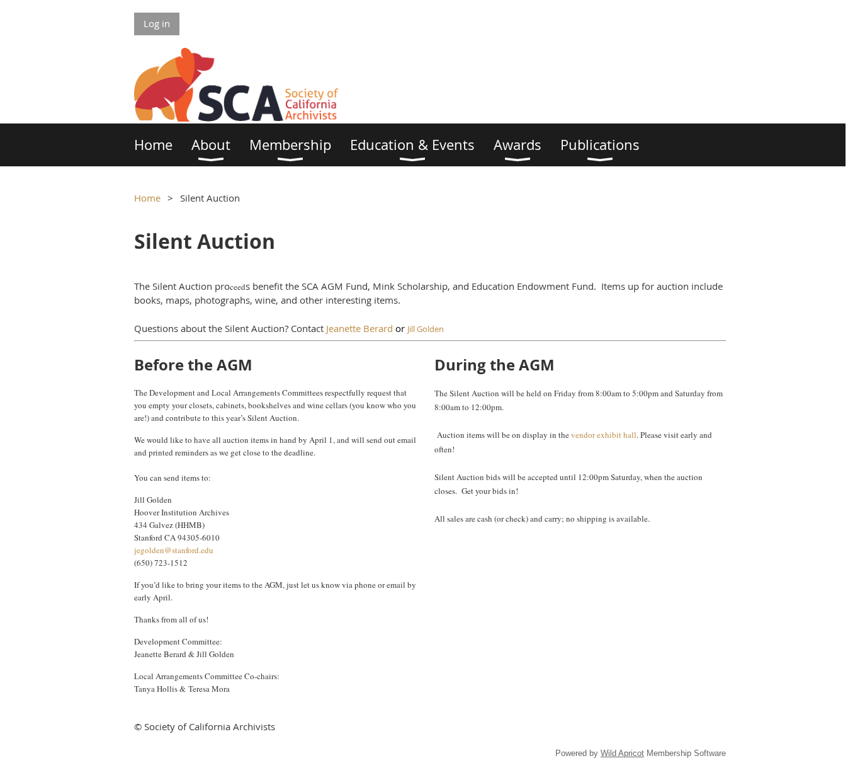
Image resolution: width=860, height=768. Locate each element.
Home (147, 198)
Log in (157, 23)
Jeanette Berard (359, 328)
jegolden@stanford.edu (173, 550)
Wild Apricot (622, 753)
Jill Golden (425, 329)
